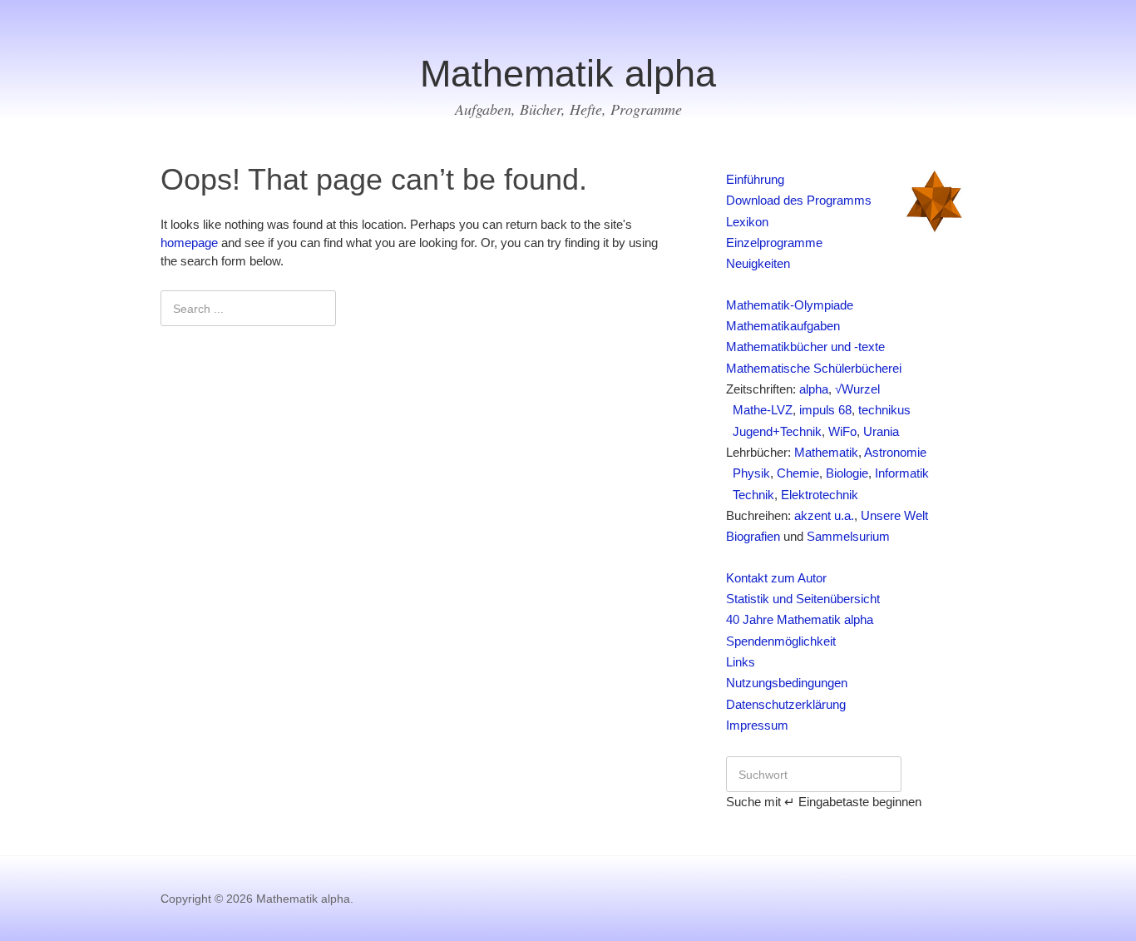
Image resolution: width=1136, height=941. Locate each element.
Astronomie (895, 452)
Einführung (755, 179)
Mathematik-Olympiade (789, 305)
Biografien (753, 536)
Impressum (757, 725)
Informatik (902, 473)
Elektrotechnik (819, 495)
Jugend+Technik (774, 431)
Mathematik (826, 452)
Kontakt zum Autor (776, 578)
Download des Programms (799, 200)
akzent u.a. (824, 516)
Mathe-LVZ (759, 410)
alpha (813, 389)
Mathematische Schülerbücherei (813, 368)
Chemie (798, 473)
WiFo (842, 431)
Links (740, 662)
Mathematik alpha (568, 73)
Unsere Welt (894, 516)
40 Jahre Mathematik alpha (799, 620)
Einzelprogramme (774, 243)
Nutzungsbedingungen (786, 683)
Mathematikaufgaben (783, 326)
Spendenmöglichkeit (781, 641)
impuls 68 (825, 410)
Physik (748, 473)
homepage (189, 243)
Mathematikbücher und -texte (805, 347)
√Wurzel (857, 389)
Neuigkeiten (758, 263)
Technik (750, 495)
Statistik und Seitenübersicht (803, 599)
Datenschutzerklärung (786, 704)
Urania (881, 431)
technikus (884, 410)
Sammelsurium (848, 536)
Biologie (847, 473)
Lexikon (747, 222)
